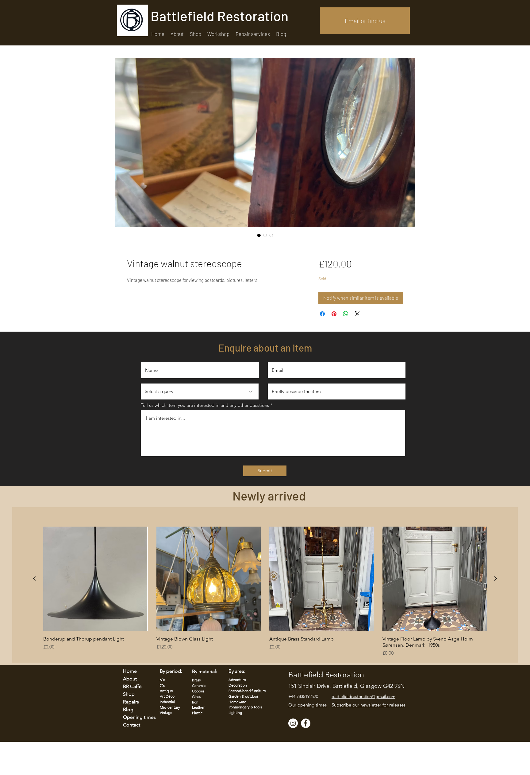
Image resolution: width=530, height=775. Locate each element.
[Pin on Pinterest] (334, 313)
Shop (129, 694)
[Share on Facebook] (322, 313)
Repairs (131, 702)
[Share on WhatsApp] (345, 313)
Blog (128, 709)
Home (130, 671)
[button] (252, 34)
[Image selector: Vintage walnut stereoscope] (259, 235)
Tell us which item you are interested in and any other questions (205, 405)
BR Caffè (132, 686)
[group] (265, 591)
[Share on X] (357, 313)
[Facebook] (305, 723)
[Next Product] (495, 578)
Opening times (135, 717)
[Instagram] (293, 723)
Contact (131, 725)
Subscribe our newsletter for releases (368, 705)
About (130, 679)
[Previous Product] (34, 578)
